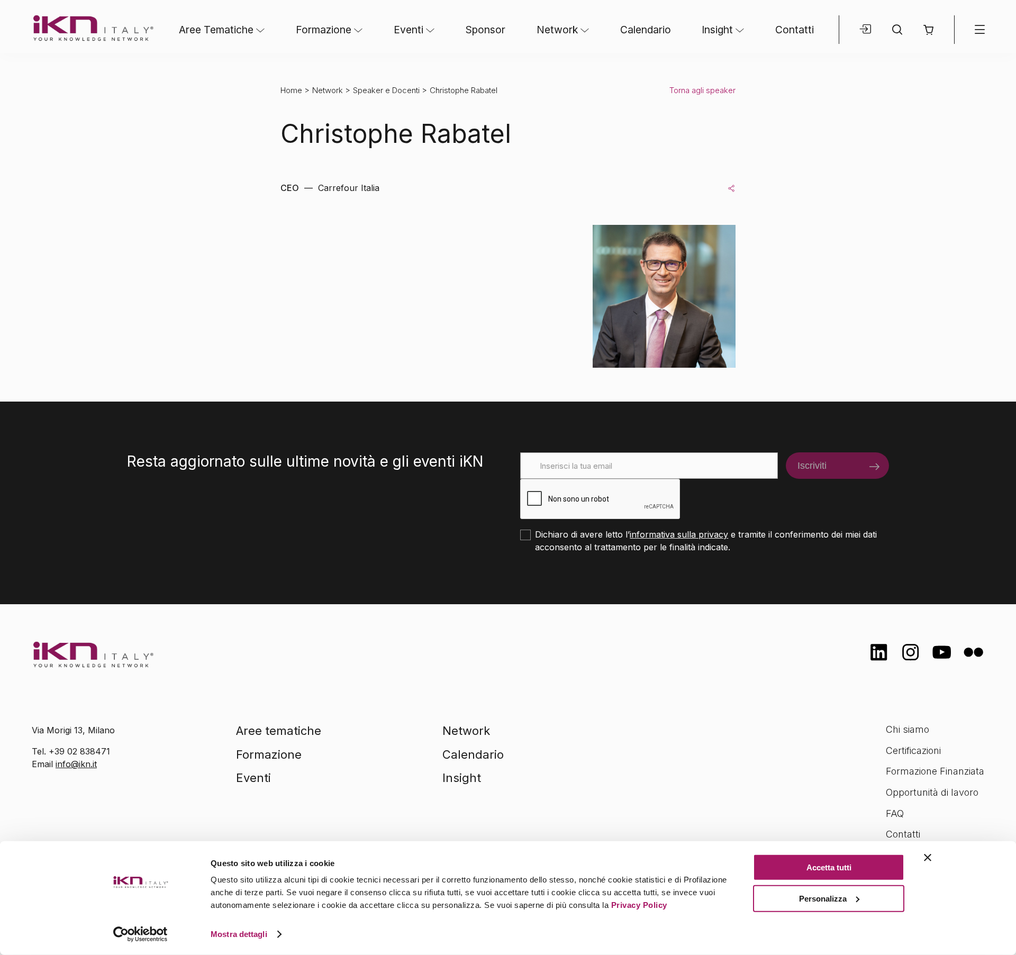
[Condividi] (731, 188)
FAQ (895, 813)
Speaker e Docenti (386, 90)
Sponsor (485, 29)
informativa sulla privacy (679, 534)
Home (291, 90)
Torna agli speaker (702, 90)
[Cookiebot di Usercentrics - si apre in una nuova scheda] (140, 934)
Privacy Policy (639, 905)
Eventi (408, 29)
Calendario (645, 29)
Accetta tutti (828, 867)
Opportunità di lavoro (932, 792)
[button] (928, 30)
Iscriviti (812, 465)
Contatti (794, 29)
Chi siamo (907, 729)
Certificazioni (913, 750)
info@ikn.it (76, 764)
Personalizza (823, 898)
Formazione (323, 29)
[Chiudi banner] (927, 857)
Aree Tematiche (216, 29)
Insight (717, 29)
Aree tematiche (278, 731)
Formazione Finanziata (935, 771)
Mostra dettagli (239, 934)
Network (557, 29)
